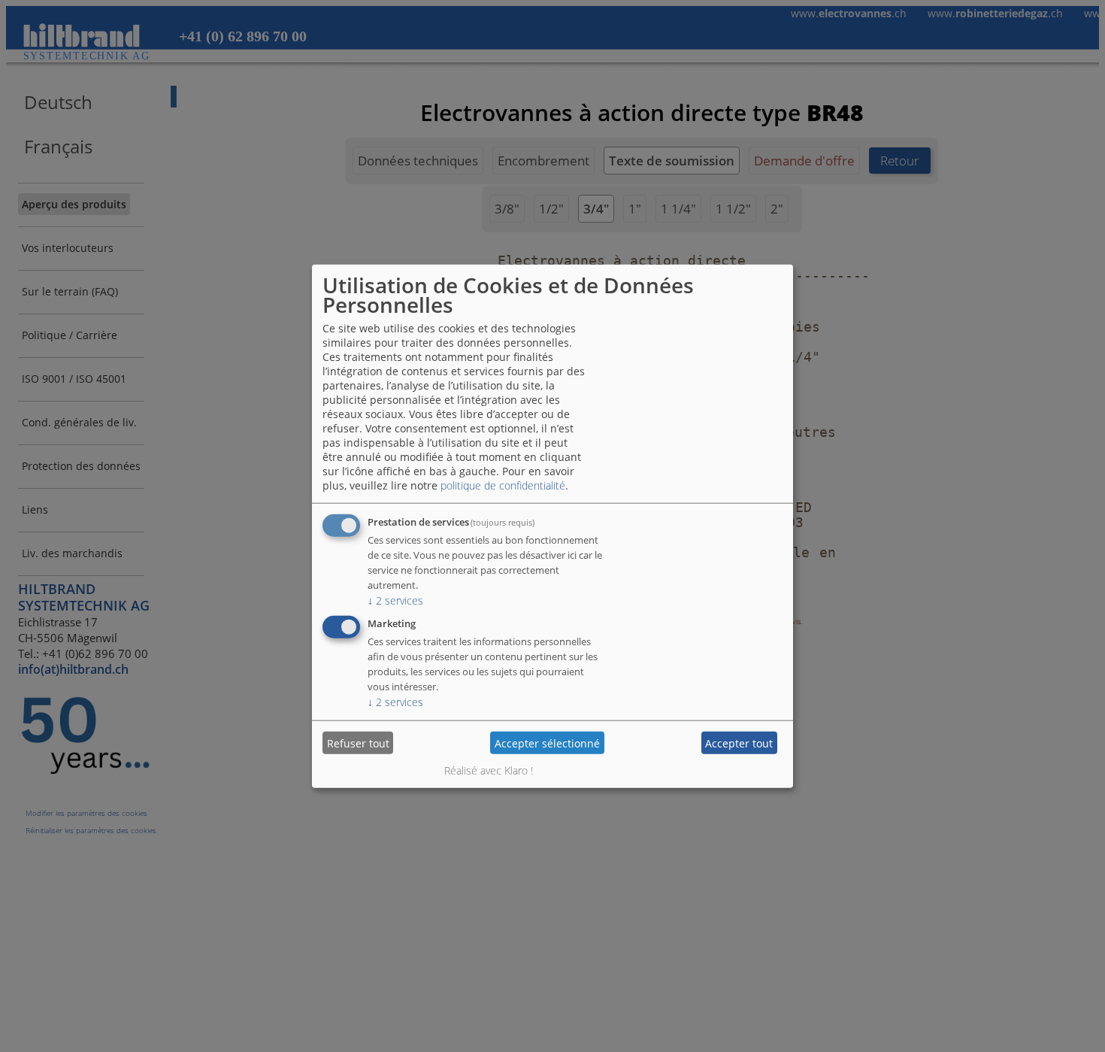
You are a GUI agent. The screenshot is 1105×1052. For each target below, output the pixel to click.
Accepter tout (739, 742)
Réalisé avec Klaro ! (488, 770)
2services (395, 600)
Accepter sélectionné (547, 742)
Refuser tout (358, 742)
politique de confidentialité (502, 485)
